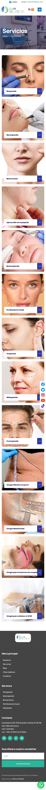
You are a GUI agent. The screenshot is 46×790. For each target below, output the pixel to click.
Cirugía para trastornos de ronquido (22, 572)
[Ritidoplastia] (23, 382)
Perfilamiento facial (11, 704)
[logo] (23, 638)
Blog (5, 668)
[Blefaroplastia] (23, 251)
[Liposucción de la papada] (23, 207)
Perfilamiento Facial (15, 310)
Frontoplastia (12, 441)
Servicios (7, 664)
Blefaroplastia (12, 266)
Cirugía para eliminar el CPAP (19, 616)
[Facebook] (43, 384)
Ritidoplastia (12, 397)
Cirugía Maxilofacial (15, 528)
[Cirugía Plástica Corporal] (23, 469)
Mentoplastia (12, 135)
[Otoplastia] (23, 338)
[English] (29, 9)
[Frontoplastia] (23, 426)
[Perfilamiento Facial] (23, 294)
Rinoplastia (11, 91)
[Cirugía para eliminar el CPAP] (23, 600)
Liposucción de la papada (17, 222)
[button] (40, 9)
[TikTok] (43, 405)
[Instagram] (43, 395)
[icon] (4, 738)
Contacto (7, 676)
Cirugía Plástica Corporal (17, 485)
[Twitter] (43, 389)
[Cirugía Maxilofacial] (23, 513)
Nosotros (7, 660)
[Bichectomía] (23, 163)
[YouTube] (43, 400)
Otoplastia (11, 353)
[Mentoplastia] (23, 119)
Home (5, 36)
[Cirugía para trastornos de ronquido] (23, 557)
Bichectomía (12, 179)
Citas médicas (9, 672)
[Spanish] (32, 9)
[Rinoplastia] (23, 76)
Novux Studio (18, 779)
